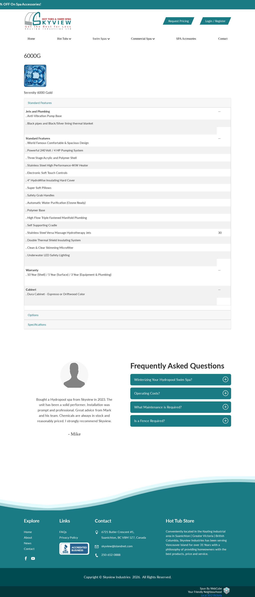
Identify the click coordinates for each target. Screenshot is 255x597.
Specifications (37, 324)
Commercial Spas (141, 38)
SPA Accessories (186, 38)
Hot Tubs (62, 38)
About (28, 537)
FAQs (63, 532)
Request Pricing (178, 21)
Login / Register (215, 21)
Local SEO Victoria (211, 595)
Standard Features (40, 102)
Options (33, 315)
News (27, 543)
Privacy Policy (68, 537)
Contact (222, 38)
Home (31, 38)
